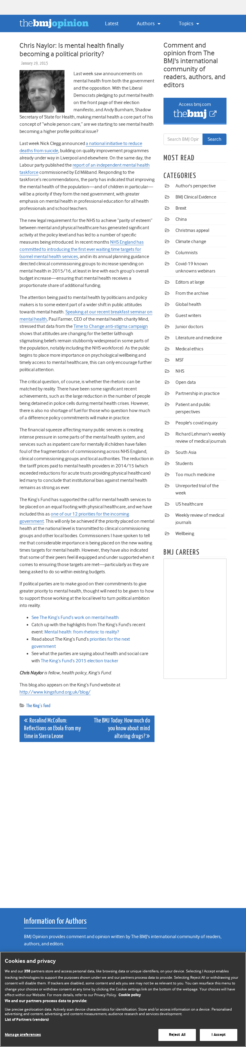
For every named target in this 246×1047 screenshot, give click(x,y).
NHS (180, 371)
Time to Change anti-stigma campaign (111, 326)
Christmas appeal (192, 230)
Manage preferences (23, 1035)
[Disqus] (87, 822)
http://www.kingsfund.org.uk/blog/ (55, 692)
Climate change (191, 241)
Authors (146, 23)
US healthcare (189, 504)
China (181, 219)
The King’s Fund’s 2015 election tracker (79, 661)
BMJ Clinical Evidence (196, 197)
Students (184, 463)
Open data (186, 382)
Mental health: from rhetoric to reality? (81, 632)
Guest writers (188, 315)
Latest (111, 23)
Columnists (187, 252)
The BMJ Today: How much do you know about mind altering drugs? (122, 728)
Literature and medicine (199, 337)
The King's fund (38, 706)
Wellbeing (185, 533)
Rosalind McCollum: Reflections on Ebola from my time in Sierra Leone (52, 728)
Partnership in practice (198, 393)
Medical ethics (189, 349)
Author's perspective (196, 186)
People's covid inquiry (197, 423)
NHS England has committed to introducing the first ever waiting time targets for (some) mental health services (82, 249)
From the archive (192, 293)
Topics (186, 23)
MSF (180, 360)
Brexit (181, 208)
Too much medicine (195, 474)
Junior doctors (189, 326)
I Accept (219, 1035)
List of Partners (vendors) (27, 1020)
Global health (188, 304)
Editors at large (190, 282)
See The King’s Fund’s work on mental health (75, 617)
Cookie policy (129, 995)
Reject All (177, 1035)
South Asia (186, 452)
